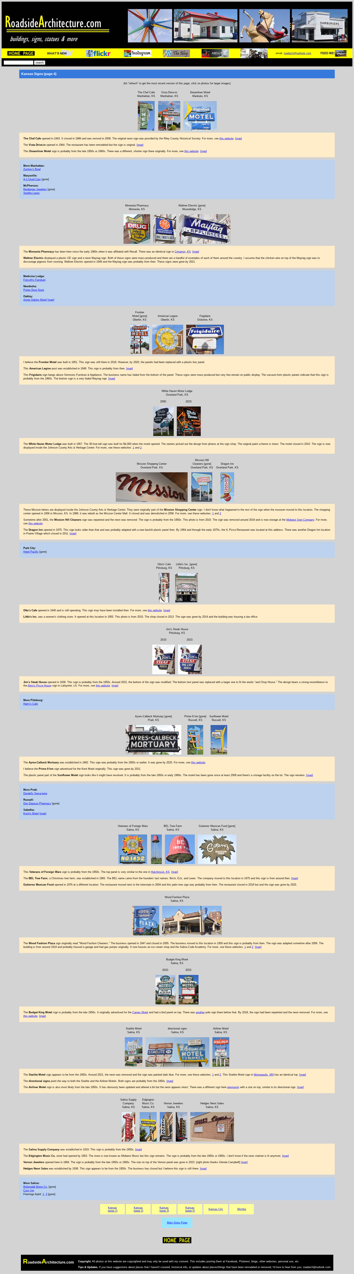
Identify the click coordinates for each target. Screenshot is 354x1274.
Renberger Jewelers (35, 189)
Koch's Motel (31, 813)
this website (226, 138)
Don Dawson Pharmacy (37, 803)
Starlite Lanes (31, 193)
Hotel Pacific (31, 551)
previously (233, 1087)
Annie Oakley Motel (35, 299)
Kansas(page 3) (164, 1209)
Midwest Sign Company (300, 519)
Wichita (241, 1209)
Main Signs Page (177, 1222)
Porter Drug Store (33, 289)
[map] (238, 138)
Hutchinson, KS (160, 871)
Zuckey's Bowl (32, 169)
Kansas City (216, 1209)
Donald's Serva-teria (35, 793)
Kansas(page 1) (112, 1209)
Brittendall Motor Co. (35, 1186)
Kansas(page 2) (138, 1209)
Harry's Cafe (30, 703)
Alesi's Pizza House (39, 685)
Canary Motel (140, 1012)
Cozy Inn (28, 1190)
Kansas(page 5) (190, 1209)
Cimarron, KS (183, 251)
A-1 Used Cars (32, 179)
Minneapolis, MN (264, 1074)
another (200, 1012)
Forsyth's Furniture (34, 279)
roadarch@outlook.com (297, 53)
